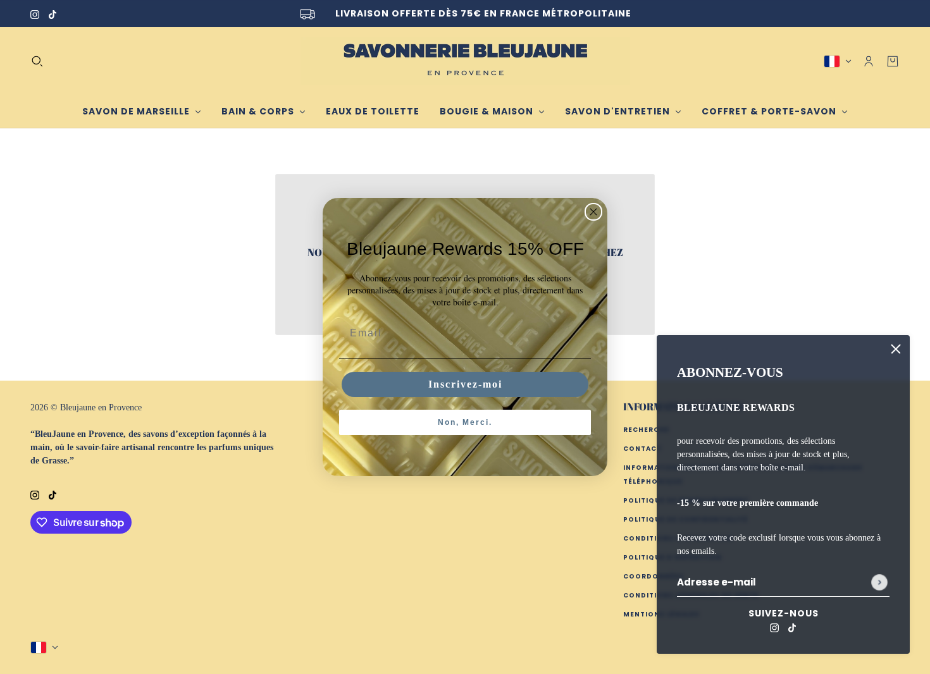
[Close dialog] (593, 211)
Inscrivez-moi (465, 384)
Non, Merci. (465, 422)
